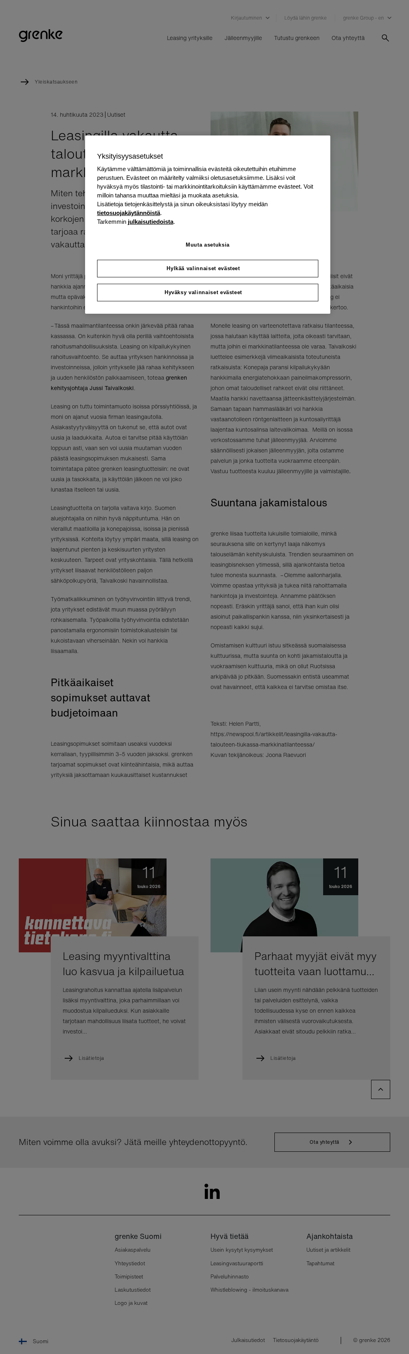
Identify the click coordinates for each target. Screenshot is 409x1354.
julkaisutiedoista (150, 222)
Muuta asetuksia (208, 245)
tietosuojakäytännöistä (128, 213)
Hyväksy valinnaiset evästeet (203, 292)
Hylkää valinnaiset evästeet (203, 268)
